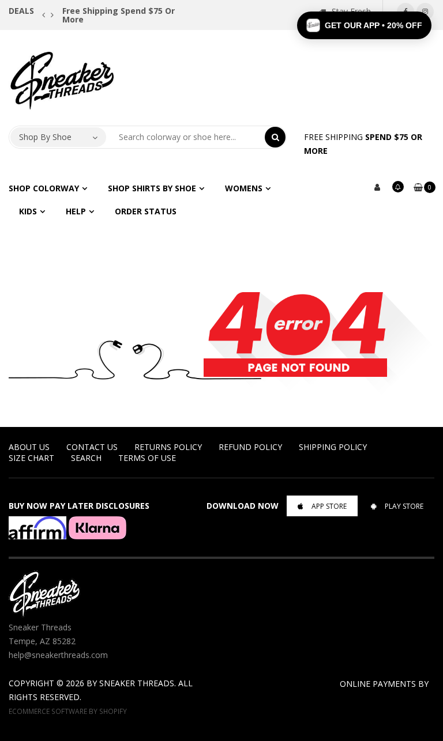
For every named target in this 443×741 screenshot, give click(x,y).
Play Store (404, 506)
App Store (329, 506)
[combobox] (185, 137)
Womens (243, 188)
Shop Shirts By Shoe (152, 188)
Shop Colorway (44, 188)
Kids (28, 211)
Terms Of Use (147, 457)
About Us (29, 446)
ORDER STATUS (146, 211)
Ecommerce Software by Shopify (68, 711)
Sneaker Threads (136, 683)
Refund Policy (250, 446)
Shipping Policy (333, 446)
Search (86, 457)
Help (76, 211)
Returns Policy (168, 446)
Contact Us (92, 446)
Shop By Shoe (45, 136)
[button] (364, 25)
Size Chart (31, 457)
